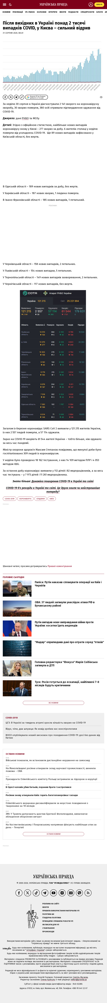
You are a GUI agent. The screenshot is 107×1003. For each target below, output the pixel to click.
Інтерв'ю (52, 12)
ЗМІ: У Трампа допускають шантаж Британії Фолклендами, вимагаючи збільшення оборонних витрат (46, 815)
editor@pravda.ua (79, 979)
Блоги (99, 12)
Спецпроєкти (87, 12)
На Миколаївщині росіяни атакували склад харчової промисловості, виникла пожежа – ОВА (51, 770)
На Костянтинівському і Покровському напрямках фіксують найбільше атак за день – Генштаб (51, 826)
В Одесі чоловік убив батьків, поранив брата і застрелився (38, 787)
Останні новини (15, 754)
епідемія (41, 499)
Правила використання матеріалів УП (60, 911)
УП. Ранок (30, 12)
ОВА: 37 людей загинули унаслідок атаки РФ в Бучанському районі (65, 604)
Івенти (62, 12)
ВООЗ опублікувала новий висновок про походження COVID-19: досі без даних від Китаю (53, 736)
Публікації (18, 12)
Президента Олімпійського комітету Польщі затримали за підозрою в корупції (51, 779)
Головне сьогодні (13, 577)
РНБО (25, 118)
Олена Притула (48, 979)
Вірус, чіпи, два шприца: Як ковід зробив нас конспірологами (41, 728)
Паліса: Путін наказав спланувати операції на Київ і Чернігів (68, 583)
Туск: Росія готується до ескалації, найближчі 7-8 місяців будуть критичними (67, 683)
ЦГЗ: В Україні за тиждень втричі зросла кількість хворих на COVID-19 (46, 722)
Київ (52, 499)
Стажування (48, 928)
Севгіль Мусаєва (80, 977)
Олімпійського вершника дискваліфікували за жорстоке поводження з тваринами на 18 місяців (47, 804)
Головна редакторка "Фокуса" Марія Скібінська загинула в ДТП (66, 663)
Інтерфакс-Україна (35, 950)
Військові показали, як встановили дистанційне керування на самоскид (48, 760)
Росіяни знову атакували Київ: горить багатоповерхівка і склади (42, 795)
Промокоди (48, 932)
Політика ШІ (48, 914)
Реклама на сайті (50, 904)
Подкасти (73, 12)
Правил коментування (60, 566)
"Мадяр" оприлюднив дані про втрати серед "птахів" (69, 642)
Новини (6, 12)
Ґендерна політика (51, 918)
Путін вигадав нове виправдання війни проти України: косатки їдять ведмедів (64, 623)
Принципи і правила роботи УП (57, 921)
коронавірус (25, 499)
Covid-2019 (9, 499)
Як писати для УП (50, 925)
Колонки (41, 12)
